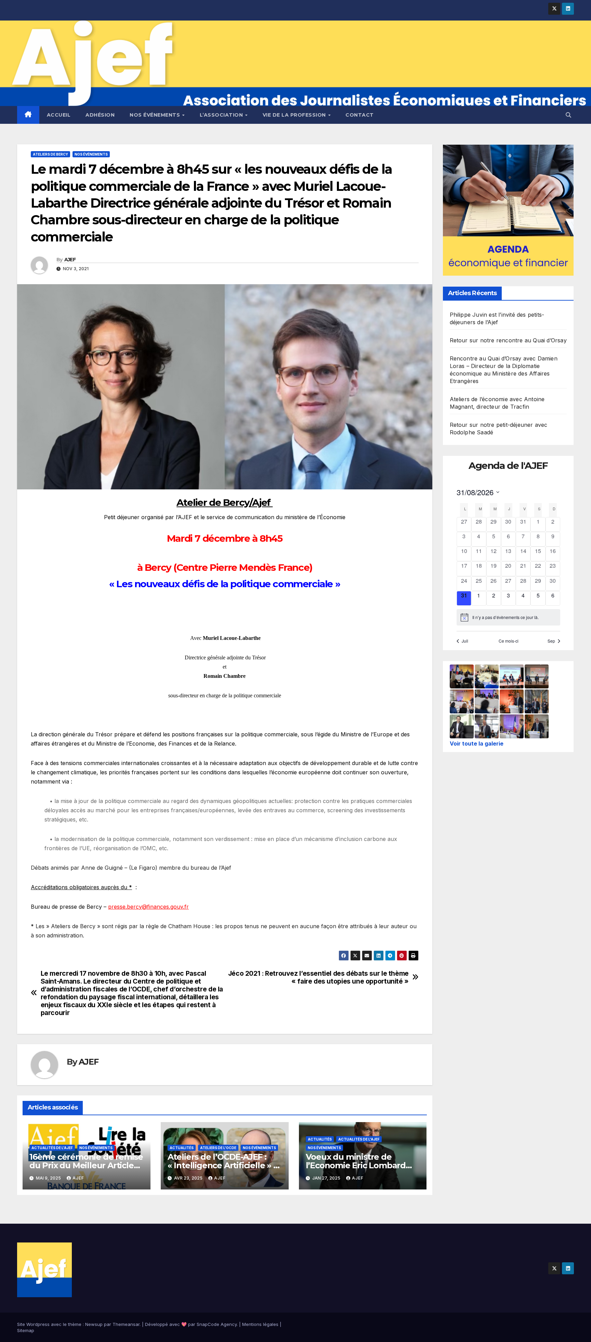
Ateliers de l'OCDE (218, 1148)
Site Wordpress (33, 1324)
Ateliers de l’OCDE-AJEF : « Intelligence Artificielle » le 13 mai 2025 (224, 1165)
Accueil (59, 115)
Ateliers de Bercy (50, 154)
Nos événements (156, 115)
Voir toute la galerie (476, 743)
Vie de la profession (295, 115)
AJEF (70, 259)
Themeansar (126, 1324)
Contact (359, 115)
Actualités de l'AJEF (52, 1148)
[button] (568, 114)
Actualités (182, 1148)
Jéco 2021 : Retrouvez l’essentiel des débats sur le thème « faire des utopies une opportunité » (318, 977)
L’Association (222, 115)
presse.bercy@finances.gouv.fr (148, 906)
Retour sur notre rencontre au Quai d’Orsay (508, 340)
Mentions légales (260, 1324)
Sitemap (25, 1330)
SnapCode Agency (217, 1324)
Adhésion (100, 115)
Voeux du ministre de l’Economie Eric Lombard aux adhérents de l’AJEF (356, 1165)
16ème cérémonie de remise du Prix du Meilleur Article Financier (86, 1165)
